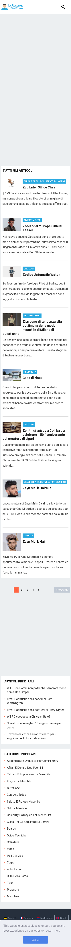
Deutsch (11, 918)
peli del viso (15, 855)
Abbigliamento (16, 869)
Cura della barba (17, 876)
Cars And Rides (16, 794)
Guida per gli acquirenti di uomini (44, 181)
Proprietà (30, 372)
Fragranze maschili (19, 781)
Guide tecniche (17, 835)
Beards (11, 828)
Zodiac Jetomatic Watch (41, 275)
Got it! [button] (36, 939)
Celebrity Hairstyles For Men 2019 (45, 482)
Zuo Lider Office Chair (39, 187)
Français (28, 918)
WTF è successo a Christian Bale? (28, 716)
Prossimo (62, 589)
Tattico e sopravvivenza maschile (28, 774)
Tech (10, 882)
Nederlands (46, 918)
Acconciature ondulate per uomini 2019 (32, 761)
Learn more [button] (53, 930)
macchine (13, 896)
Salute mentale (17, 808)
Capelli (28, 535)
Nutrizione (13, 788)
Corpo (11, 862)
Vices (10, 849)
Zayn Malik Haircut (37, 488)
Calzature (13, 842)
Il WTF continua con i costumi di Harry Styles (35, 710)
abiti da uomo (32, 315)
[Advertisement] (35, 50)
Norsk (63, 918)
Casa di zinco (33, 378)
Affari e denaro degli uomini (25, 767)
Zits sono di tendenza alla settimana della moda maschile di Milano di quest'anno (32, 328)
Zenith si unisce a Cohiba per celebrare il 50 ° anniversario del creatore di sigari (34, 435)
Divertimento (32, 220)
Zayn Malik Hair (34, 541)
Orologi (29, 268)
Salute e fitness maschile (23, 801)
